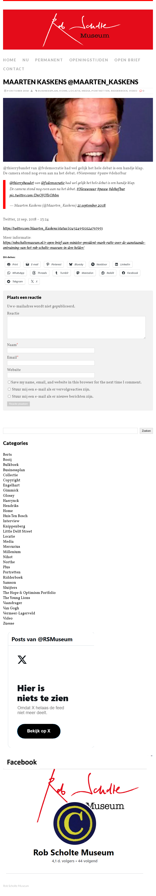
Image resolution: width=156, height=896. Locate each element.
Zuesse (8, 623)
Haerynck (11, 500)
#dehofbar (117, 189)
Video (133, 90)
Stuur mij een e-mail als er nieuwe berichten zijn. (52, 396)
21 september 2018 (91, 205)
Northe (9, 562)
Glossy (8, 495)
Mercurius (11, 546)
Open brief (127, 60)
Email (12, 357)
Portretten (100, 90)
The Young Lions (16, 598)
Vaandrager (12, 603)
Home (9, 60)
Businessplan (48, 90)
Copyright (11, 480)
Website (14, 370)
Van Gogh (11, 608)
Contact (14, 69)
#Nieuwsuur (86, 189)
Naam (11, 345)
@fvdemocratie (53, 183)
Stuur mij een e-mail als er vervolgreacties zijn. (51, 389)
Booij (7, 459)
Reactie (13, 313)
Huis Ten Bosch (15, 516)
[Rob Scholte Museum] (78, 28)
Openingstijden (88, 60)
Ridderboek (119, 90)
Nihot (8, 557)
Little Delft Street (17, 531)
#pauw (102, 189)
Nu (26, 60)
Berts (7, 454)
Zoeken (146, 430)
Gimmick (10, 490)
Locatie (74, 90)
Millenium (12, 552)
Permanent (49, 60)
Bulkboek (11, 465)
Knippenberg (14, 526)
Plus (6, 567)
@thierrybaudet (22, 183)
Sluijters (10, 587)
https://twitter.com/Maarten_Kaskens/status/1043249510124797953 (53, 228)
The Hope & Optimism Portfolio (29, 593)
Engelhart (11, 485)
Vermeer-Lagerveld (19, 613)
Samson (9, 582)
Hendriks (10, 506)
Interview (11, 521)
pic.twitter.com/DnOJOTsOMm (34, 195)
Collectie (10, 475)
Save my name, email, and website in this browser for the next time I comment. (76, 382)
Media (86, 90)
